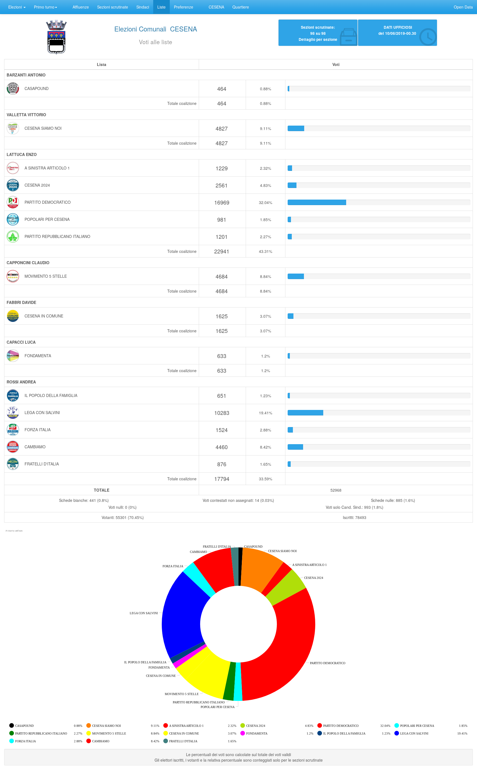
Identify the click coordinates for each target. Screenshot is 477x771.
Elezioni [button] (15, 7)
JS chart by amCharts (14, 531)
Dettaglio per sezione (318, 39)
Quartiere (240, 7)
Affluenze (81, 7)
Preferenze (183, 7)
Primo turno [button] (44, 7)
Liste (161, 7)
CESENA (216, 7)
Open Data (463, 7)
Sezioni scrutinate (112, 7)
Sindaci (142, 7)
